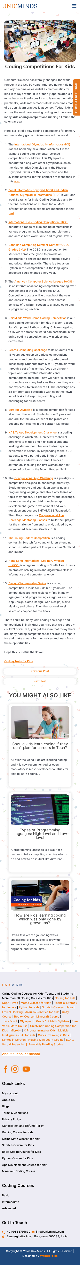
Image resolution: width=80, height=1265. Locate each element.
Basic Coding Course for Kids (21, 1151)
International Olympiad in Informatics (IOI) (42, 144)
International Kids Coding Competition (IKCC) (38, 222)
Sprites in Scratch (14, 1039)
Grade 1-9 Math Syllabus (52, 1021)
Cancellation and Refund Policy (23, 1125)
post (17, 181)
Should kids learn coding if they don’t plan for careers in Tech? (40, 746)
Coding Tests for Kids (18, 661)
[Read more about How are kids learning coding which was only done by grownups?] (40, 894)
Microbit (15, 1030)
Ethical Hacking (12, 1012)
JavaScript (10, 1021)
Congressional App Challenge (33, 478)
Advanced (9, 1208)
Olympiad (26, 1021)
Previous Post (40, 671)
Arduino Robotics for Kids (42, 1012)
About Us (8, 1099)
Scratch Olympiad (20, 409)
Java (69, 1007)
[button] (74, 6)
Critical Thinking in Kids (53, 1035)
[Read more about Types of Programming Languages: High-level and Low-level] (40, 809)
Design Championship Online (27, 583)
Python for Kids (29, 1007)
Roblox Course (24, 1016)
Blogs (5, 1106)
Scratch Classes (53, 1007)
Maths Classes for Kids (36, 1002)
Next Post (39, 681)
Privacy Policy (11, 1119)
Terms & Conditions (15, 1112)
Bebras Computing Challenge (27, 350)
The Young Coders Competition (29, 538)
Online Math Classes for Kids (21, 1138)
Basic (5, 1195)
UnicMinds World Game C (25, 318)
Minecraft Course (47, 1016)
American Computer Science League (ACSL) (44, 281)
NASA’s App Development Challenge (32, 432)
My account (10, 1093)
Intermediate (10, 1201)
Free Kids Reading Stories (46, 1044)
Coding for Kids (65, 998)
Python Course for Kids (17, 1158)
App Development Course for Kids (24, 1164)
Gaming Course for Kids (17, 1132)
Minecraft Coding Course (18, 1171)
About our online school (21, 1054)
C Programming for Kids (40, 1030)
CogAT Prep (10, 1002)
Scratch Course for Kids (18, 1145)
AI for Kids (28, 1035)
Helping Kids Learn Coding (45, 1039)
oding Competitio (53, 318)
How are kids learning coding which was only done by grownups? (40, 919)
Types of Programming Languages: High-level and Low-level (40, 834)
